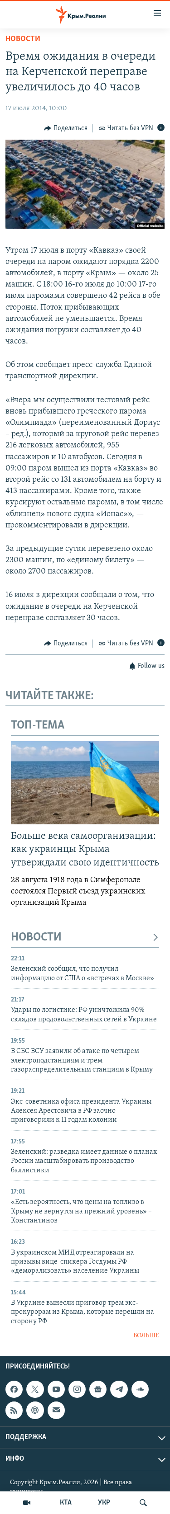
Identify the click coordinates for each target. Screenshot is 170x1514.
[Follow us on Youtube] (56, 1389)
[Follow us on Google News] (98, 1389)
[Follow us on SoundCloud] (140, 1389)
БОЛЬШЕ (146, 1335)
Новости (22, 39)
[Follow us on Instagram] (77, 1389)
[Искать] (143, 1502)
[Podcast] (35, 1410)
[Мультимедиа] (26, 1502)
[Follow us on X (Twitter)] (35, 1389)
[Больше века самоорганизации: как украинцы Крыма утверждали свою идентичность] (85, 782)
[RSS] (14, 1410)
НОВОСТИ (36, 937)
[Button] (65, 128)
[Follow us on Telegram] (118, 1389)
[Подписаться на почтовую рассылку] (56, 1410)
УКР (104, 1502)
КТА (66, 1502)
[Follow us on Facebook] (14, 1389)
